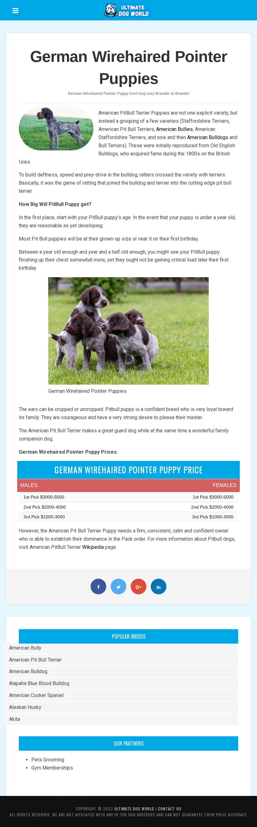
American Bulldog (28, 671)
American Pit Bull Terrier (35, 660)
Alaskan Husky (25, 707)
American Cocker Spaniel (36, 695)
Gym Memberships (52, 768)
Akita (14, 719)
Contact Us (169, 808)
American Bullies (174, 129)
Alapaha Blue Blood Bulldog (39, 683)
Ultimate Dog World (134, 808)
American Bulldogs (207, 137)
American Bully (25, 648)
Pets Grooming (47, 760)
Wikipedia (93, 547)
